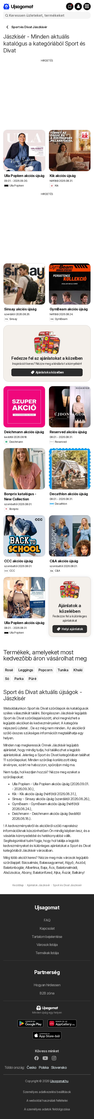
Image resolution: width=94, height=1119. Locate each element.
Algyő (69, 862)
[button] (78, 6)
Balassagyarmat (51, 862)
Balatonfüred (42, 872)
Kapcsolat (47, 928)
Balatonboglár (13, 867)
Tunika (62, 670)
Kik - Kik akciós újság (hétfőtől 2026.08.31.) (44, 794)
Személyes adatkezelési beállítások (47, 1092)
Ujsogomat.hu (59, 1081)
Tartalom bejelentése (47, 936)
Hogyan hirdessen (47, 985)
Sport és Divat (37, 708)
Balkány (78, 872)
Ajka (57, 872)
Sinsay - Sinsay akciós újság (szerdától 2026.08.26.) (50, 799)
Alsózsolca (11, 872)
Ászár (66, 872)
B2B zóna (47, 993)
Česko (31, 1067)
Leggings (25, 670)
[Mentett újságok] (69, 6)
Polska (44, 1067)
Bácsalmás (30, 862)
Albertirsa (32, 867)
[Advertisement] (47, 93)
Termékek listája (47, 953)
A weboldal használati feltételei (47, 1100)
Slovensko (59, 1067)
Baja (43, 867)
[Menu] (87, 6)
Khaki (77, 670)
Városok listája (47, 944)
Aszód (80, 862)
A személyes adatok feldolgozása (47, 1109)
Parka (18, 678)
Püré (32, 678)
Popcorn (45, 670)
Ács (51, 867)
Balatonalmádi (66, 867)
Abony (26, 872)
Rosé (9, 670)
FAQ (47, 920)
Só (7, 678)
